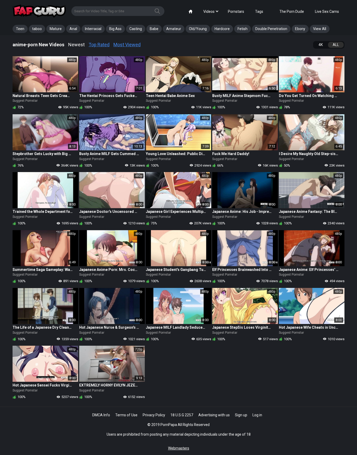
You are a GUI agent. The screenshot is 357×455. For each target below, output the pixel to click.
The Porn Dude (291, 11)
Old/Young (198, 29)
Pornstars (236, 11)
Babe (154, 29)
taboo (37, 29)
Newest (76, 44)
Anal (73, 29)
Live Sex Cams (327, 11)
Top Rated (99, 44)
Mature (56, 29)
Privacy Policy (154, 415)
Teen (20, 29)
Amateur (173, 29)
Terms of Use (126, 415)
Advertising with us (214, 415)
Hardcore (222, 29)
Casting (135, 29)
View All (319, 29)
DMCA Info (101, 415)
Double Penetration (271, 29)
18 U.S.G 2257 (181, 415)
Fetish (242, 29)
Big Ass (115, 29)
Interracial (93, 29)
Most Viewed (127, 44)
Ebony (300, 29)
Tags (259, 11)
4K (321, 45)
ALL (336, 45)
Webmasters (178, 448)
